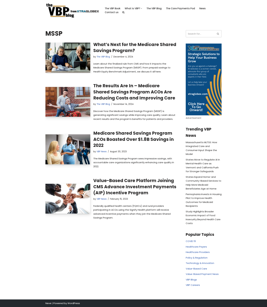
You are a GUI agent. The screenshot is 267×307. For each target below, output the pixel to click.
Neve (48, 303)
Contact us (112, 12)
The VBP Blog (154, 8)
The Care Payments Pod (180, 8)
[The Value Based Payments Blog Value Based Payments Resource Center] (72, 10)
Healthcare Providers (198, 252)
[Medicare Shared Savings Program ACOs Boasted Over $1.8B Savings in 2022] (67, 149)
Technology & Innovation (200, 263)
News (202, 8)
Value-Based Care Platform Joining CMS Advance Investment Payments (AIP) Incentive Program (134, 187)
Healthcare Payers (196, 246)
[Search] (218, 33)
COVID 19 (191, 241)
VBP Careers (193, 285)
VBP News (102, 151)
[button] (141, 8)
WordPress (74, 303)
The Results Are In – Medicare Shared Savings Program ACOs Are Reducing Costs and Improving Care (134, 92)
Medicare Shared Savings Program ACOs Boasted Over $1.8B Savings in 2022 (133, 139)
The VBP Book (112, 8)
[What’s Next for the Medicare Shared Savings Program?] (67, 57)
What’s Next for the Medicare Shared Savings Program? (134, 48)
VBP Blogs (191, 279)
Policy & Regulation (197, 257)
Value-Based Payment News (202, 274)
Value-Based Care (196, 268)
